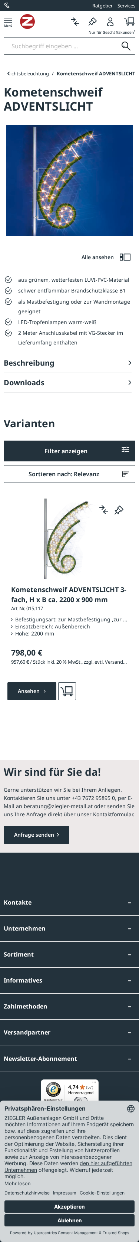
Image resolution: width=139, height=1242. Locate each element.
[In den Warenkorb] (67, 691)
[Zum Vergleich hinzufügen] (103, 509)
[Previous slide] (8, 73)
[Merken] (93, 21)
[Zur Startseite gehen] (43, 21)
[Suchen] (126, 45)
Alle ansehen (98, 257)
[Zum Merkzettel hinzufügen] (119, 509)
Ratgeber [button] (102, 5)
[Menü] (8, 21)
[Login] (110, 21)
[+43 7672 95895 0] (7, 5)
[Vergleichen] (75, 21)
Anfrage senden (34, 834)
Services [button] (126, 5)
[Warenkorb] (127, 21)
